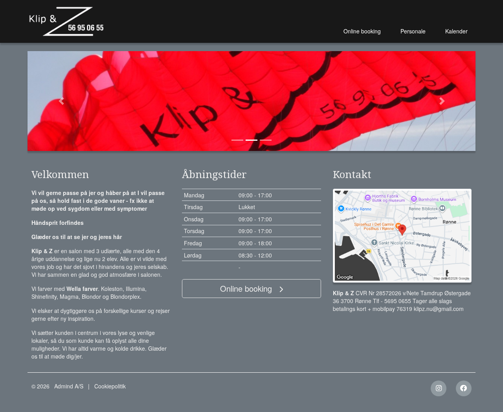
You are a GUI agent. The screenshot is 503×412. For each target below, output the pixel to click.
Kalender (456, 31)
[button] (61, 101)
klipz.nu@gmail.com (439, 309)
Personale (413, 31)
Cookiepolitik (110, 386)
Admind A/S (68, 386)
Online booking (362, 31)
